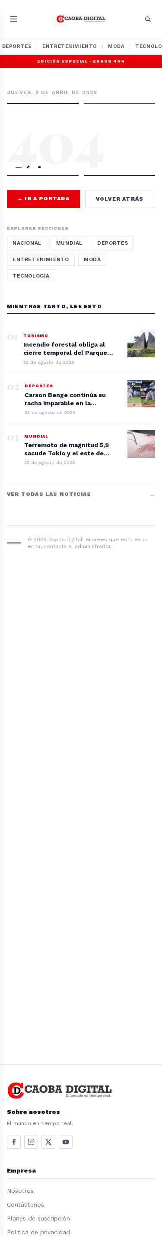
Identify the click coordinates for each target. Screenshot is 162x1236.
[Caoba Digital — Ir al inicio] (80, 19)
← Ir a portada (43, 198)
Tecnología (31, 276)
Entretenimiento (69, 46)
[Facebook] (14, 1142)
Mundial (69, 243)
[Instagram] (31, 1142)
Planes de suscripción (38, 1218)
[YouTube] (66, 1142)
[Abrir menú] (14, 19)
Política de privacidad (38, 1232)
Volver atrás (119, 199)
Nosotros (20, 1190)
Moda (116, 46)
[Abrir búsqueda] (147, 19)
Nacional (27, 243)
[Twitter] (48, 1142)
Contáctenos (25, 1204)
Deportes (112, 243)
